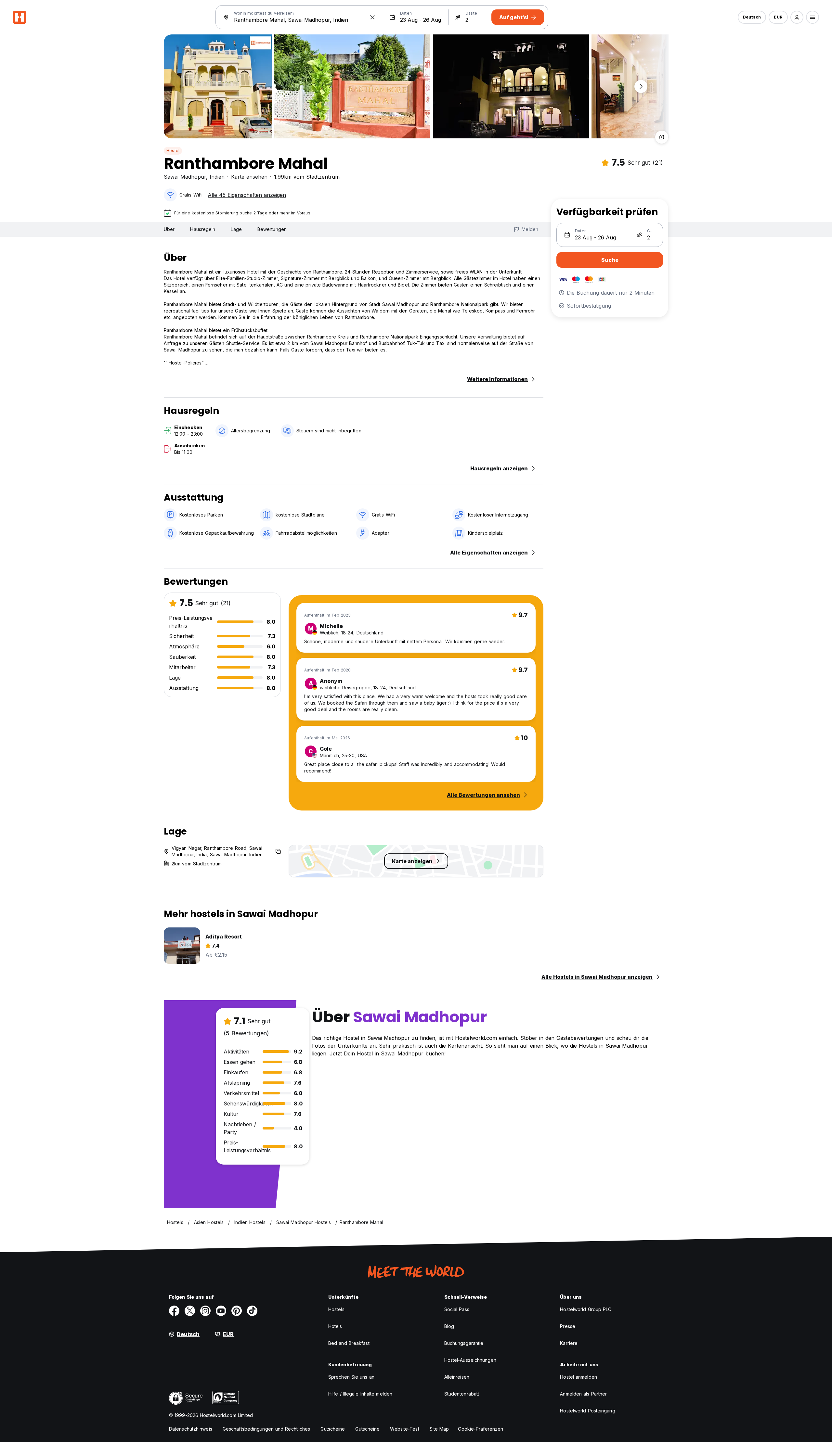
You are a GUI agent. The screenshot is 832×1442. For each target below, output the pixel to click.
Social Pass (456, 1309)
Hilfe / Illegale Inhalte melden (360, 1394)
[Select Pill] (796, 17)
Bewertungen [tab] (272, 229)
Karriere (569, 1343)
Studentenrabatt (461, 1394)
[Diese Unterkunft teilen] (661, 137)
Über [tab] (169, 229)
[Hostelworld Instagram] (205, 1311)
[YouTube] (221, 1311)
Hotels (335, 1326)
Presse (567, 1326)
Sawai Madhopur (185, 176)
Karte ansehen (249, 176)
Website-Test (404, 1429)
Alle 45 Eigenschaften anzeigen (247, 195)
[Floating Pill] (640, 86)
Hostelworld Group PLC (585, 1309)
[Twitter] (190, 1311)
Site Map (439, 1429)
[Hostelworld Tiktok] (252, 1311)
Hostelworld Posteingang (587, 1410)
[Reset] (372, 17)
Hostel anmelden (578, 1377)
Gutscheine (332, 1429)
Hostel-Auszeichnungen (470, 1360)
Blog (449, 1326)
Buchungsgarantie (464, 1343)
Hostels (336, 1309)
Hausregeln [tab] (202, 229)
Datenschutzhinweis (190, 1429)
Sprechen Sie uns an (351, 1377)
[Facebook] (174, 1311)
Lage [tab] (236, 229)
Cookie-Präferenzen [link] (480, 1429)
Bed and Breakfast (349, 1343)
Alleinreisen (456, 1377)
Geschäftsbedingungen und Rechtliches (266, 1429)
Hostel (172, 150)
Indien (217, 176)
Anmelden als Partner (583, 1394)
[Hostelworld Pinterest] (236, 1311)
